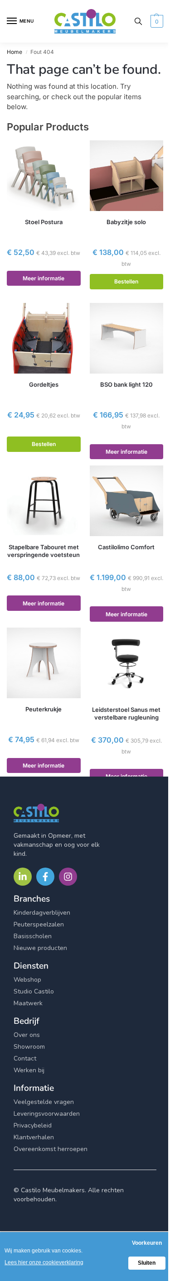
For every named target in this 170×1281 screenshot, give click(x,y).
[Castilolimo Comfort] (127, 500)
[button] (155, 21)
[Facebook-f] (45, 877)
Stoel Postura (44, 221)
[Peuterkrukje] (44, 663)
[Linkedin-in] (23, 877)
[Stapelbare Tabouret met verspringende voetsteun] (44, 500)
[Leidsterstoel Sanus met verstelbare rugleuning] (127, 663)
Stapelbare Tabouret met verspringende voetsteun (43, 550)
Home (14, 51)
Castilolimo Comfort (126, 547)
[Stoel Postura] (44, 175)
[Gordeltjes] (44, 338)
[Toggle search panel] (138, 21)
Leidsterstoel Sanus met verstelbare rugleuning (126, 713)
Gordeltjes (43, 384)
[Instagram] (68, 877)
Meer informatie (43, 278)
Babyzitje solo (126, 221)
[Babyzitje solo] (127, 175)
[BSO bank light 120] (127, 338)
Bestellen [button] (126, 281)
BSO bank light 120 (126, 384)
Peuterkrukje (43, 709)
